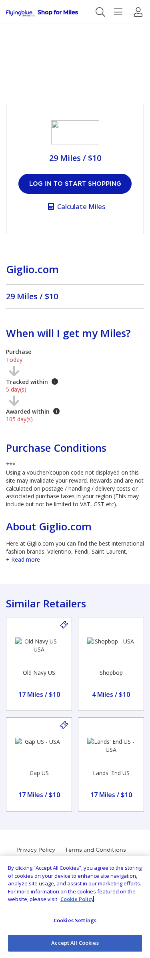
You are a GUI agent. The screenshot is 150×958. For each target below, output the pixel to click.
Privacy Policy (35, 849)
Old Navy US (39, 672)
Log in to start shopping (75, 183)
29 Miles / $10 (32, 296)
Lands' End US (111, 773)
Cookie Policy (77, 899)
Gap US (39, 773)
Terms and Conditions (95, 849)
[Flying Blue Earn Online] (42, 13)
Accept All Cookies (74, 942)
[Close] (137, 869)
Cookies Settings (75, 920)
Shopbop (111, 672)
